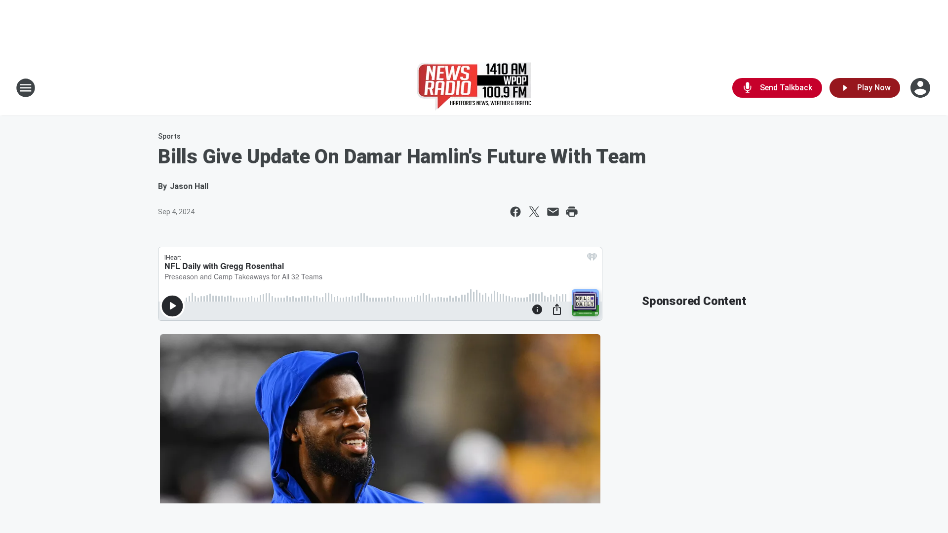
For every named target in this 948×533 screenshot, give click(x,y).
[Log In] (921, 88)
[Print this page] (572, 212)
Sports (169, 136)
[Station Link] (474, 88)
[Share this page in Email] (553, 212)
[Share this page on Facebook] (515, 212)
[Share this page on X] (534, 212)
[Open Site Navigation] (26, 88)
